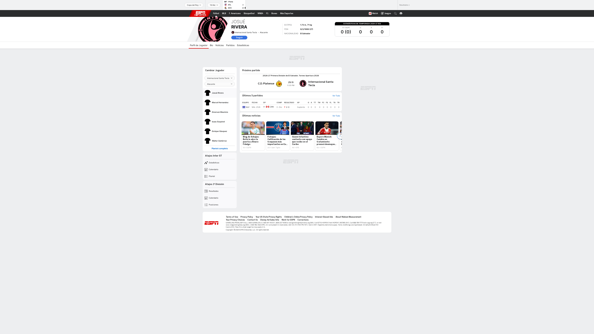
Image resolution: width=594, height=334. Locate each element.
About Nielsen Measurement (348, 217)
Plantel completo (220, 148)
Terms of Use (232, 217)
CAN (272, 107)
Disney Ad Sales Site (269, 220)
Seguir (239, 37)
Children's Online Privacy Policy (298, 217)
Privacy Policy (247, 217)
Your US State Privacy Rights (269, 217)
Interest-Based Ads (324, 217)
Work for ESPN (288, 220)
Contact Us (252, 220)
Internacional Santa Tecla (246, 32)
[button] (395, 13)
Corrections (303, 220)
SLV (247, 107)
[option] (253, 135)
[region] (291, 105)
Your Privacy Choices (235, 220)
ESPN (200, 13)
